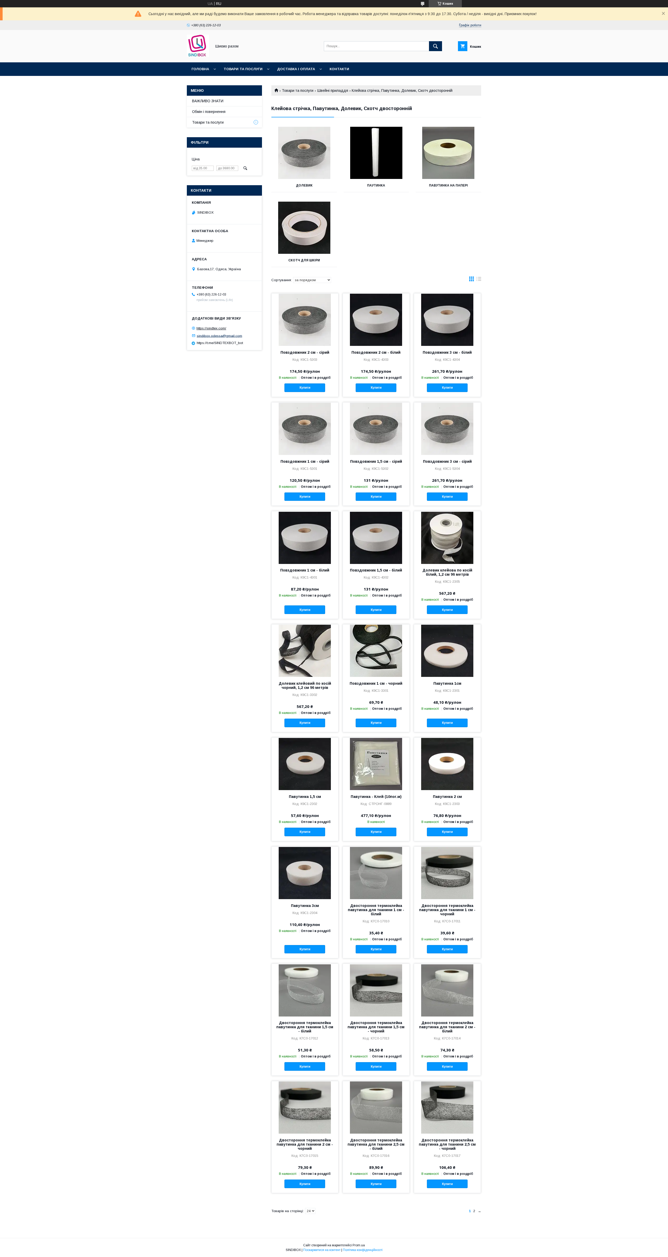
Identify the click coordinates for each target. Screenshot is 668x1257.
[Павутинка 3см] (305, 873)
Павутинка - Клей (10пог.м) (376, 797)
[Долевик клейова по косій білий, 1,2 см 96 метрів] (447, 537)
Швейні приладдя (332, 90)
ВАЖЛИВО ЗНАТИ (207, 101)
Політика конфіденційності (363, 1250)
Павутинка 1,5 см (305, 797)
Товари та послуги (243, 69)
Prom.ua (359, 1245)
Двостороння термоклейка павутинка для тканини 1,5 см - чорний (376, 1027)
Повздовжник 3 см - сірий (447, 461)
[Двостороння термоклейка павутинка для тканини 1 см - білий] (376, 873)
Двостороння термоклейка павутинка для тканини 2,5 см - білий (376, 1144)
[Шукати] (435, 46)
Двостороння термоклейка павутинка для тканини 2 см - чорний (305, 1144)
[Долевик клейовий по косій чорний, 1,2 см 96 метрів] (305, 650)
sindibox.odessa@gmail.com (219, 336)
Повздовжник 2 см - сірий (305, 352)
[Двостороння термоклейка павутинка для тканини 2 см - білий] (447, 990)
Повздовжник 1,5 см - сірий (376, 461)
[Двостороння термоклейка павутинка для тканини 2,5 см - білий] (376, 1107)
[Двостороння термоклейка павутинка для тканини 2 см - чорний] (305, 1107)
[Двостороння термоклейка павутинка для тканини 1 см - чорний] (447, 873)
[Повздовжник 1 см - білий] (305, 537)
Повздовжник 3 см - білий (447, 352)
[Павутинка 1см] (447, 650)
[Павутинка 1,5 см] (305, 764)
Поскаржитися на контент (322, 1250)
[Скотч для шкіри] (304, 228)
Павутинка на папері (448, 185)
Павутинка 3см (305, 906)
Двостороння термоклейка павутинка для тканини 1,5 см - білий (304, 1027)
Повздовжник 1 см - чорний (376, 683)
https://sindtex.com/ (211, 328)
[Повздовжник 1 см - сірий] (305, 428)
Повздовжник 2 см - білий (376, 352)
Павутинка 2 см (447, 797)
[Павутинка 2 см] (447, 764)
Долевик (304, 185)
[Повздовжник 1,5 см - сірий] (376, 428)
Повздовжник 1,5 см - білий (376, 570)
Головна (200, 69)
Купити (305, 387)
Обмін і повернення (208, 112)
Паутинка (376, 185)
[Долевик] (304, 153)
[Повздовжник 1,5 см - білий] (376, 537)
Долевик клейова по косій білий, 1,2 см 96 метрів (447, 572)
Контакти (339, 69)
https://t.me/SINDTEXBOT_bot (220, 343)
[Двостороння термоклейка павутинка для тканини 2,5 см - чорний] (447, 1107)
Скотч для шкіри (304, 260)
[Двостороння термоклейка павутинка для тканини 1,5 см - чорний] (376, 990)
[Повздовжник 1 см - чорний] (376, 650)
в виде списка (478, 280)
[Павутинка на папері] (448, 153)
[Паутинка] (376, 153)
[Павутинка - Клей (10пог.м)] (376, 764)
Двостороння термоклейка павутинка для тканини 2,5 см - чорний (447, 1144)
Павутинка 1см (447, 683)
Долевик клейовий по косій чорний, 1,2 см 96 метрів (305, 685)
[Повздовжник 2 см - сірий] (305, 319)
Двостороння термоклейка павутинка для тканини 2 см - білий (447, 1027)
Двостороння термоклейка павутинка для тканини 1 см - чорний (447, 910)
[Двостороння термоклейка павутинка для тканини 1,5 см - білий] (305, 990)
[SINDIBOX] (198, 55)
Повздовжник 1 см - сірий (305, 461)
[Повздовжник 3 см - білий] (447, 319)
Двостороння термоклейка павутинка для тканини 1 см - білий (376, 910)
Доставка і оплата (296, 69)
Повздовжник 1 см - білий (304, 570)
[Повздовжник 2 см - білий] (376, 319)
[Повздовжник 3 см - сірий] (447, 428)
